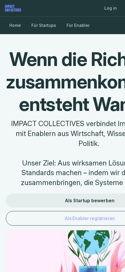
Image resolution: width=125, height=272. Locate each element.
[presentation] (62, 136)
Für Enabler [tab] (78, 25)
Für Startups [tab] (43, 25)
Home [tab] (15, 25)
